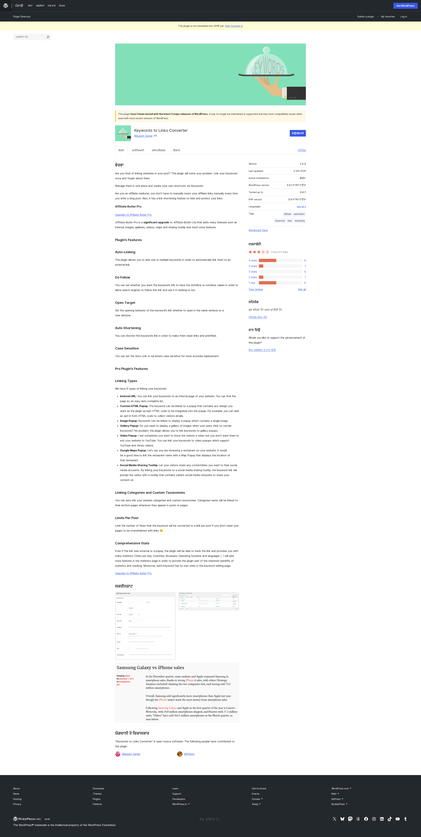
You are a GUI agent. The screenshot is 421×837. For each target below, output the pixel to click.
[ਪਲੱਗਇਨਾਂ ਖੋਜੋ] (48, 37)
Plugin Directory (22, 16)
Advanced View (258, 230)
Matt (335, 793)
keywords (280, 221)
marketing (300, 221)
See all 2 (301, 206)
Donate (257, 799)
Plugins (96, 799)
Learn (175, 788)
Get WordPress (405, 5)
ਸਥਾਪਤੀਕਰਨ (158, 150)
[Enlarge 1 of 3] (171, 596)
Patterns (97, 804)
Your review (256, 289)
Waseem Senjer (143, 136)
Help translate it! (234, 25)
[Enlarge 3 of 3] (234, 667)
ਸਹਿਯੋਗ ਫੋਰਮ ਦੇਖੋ (258, 317)
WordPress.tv (181, 804)
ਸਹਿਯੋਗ (302, 150)
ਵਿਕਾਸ (176, 150)
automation (299, 214)
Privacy (17, 804)
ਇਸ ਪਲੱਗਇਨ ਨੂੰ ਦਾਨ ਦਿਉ (262, 350)
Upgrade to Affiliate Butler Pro (133, 214)
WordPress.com (341, 788)
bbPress (337, 799)
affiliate (287, 214)
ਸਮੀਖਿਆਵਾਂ (138, 150)
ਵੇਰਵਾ (121, 150)
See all (302, 289)
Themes (97, 793)
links (290, 221)
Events (255, 793)
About (16, 788)
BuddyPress (339, 804)
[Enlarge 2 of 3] (234, 596)
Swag (256, 804)
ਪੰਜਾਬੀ (47, 819)
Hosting (17, 799)
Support (176, 793)
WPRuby (189, 754)
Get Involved (259, 788)
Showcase (98, 788)
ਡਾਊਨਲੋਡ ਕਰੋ (298, 133)
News (16, 793)
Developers (178, 799)
